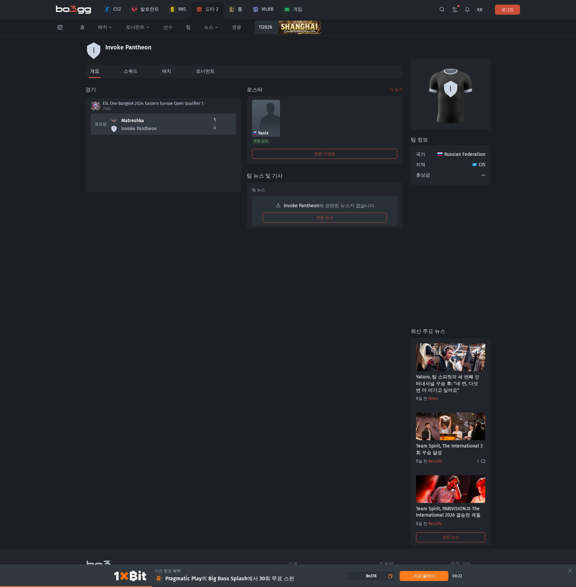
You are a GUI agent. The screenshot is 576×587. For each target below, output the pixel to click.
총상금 (423, 175)
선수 (168, 27)
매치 (102, 27)
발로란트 (149, 9)
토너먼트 (135, 27)
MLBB (268, 9)
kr (479, 10)
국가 (420, 154)
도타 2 (211, 9)
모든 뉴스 (324, 217)
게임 (297, 9)
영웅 (236, 27)
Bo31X (371, 576)
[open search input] (442, 10)
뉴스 (208, 27)
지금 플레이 (424, 576)
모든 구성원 (324, 154)
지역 (420, 165)
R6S (182, 9)
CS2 (117, 9)
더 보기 (396, 89)
